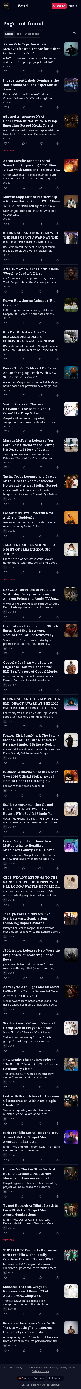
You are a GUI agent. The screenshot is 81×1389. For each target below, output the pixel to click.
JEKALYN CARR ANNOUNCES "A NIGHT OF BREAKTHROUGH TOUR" (29, 549)
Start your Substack (33, 1378)
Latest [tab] (9, 34)
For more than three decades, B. (24, 786)
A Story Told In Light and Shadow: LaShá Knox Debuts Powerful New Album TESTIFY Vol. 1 (31, 991)
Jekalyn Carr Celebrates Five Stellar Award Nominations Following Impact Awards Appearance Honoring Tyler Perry (31, 918)
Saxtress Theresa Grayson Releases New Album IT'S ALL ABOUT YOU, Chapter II (27, 1291)
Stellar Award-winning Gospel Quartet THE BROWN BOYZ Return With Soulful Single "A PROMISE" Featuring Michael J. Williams (28, 809)
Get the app (55, 1378)
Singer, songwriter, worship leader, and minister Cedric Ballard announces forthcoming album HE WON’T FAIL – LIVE (30, 1112)
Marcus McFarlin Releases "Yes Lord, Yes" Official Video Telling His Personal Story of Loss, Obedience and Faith (28, 445)
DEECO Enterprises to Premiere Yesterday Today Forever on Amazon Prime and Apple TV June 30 (30, 594)
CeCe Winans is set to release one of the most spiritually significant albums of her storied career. (29, 893)
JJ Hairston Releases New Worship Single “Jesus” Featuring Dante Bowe (31, 954)
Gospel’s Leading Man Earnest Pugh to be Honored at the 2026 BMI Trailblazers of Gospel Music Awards (30, 667)
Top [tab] (19, 34)
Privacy (63, 1367)
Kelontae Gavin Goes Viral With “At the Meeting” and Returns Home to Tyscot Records (29, 1327)
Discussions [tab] (32, 34)
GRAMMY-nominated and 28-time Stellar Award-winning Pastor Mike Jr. (29, 524)
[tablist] (22, 34)
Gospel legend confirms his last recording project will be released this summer (30, 1185)
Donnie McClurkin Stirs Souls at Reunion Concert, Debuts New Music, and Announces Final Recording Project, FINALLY (29, 1173)
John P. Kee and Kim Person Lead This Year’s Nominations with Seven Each (31, 1148)
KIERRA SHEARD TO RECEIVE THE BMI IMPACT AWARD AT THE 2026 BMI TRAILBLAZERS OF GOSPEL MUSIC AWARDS (31, 703)
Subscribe (59, 6)
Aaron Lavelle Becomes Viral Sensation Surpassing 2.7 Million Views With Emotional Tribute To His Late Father (30, 165)
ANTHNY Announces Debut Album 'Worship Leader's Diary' (31, 271)
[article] (40, 57)
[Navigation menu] (8, 6)
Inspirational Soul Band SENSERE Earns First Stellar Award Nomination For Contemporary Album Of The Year (30, 630)
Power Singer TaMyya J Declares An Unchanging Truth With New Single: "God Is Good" (30, 372)
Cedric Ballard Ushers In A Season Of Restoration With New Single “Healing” (31, 1100)
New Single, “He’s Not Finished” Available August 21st (29, 212)
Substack (25, 1384)
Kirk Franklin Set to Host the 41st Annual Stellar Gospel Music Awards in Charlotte (30, 1137)
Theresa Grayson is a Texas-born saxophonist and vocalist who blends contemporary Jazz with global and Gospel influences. (30, 1302)
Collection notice (40, 1371)
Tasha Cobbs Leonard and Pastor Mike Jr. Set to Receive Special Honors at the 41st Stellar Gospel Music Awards (30, 481)
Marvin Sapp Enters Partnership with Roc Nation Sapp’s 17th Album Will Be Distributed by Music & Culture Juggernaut (31, 201)
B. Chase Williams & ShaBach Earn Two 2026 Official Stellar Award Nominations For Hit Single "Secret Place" (31, 776)
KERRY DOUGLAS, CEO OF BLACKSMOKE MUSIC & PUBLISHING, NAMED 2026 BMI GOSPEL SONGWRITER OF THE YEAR (28, 336)
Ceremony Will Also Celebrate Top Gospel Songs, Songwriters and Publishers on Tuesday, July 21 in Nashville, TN (30, 714)
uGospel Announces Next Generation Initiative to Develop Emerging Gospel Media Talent (30, 120)
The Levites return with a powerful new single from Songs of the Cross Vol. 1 (28, 1075)
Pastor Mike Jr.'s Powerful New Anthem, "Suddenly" (28, 515)
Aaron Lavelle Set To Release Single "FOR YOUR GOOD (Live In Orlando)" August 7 (29, 176)
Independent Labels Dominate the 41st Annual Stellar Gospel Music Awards (31, 84)
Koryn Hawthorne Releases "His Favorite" (29, 303)
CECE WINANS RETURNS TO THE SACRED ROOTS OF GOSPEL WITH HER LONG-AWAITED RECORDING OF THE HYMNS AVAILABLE (31, 882)
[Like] (5, 291)
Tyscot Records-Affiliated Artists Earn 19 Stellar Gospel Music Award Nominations (30, 1210)
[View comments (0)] (24, 71)
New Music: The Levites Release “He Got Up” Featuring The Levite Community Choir (30, 1064)
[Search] (74, 34)
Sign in (73, 6)
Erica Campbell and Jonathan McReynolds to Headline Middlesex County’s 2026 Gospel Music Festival (29, 845)
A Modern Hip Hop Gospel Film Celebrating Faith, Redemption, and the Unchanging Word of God (31, 605)
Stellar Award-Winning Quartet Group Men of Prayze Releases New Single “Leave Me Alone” (29, 1027)
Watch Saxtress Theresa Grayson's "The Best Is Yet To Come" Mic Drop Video (27, 408)
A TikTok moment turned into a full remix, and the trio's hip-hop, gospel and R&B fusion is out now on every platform (30, 60)
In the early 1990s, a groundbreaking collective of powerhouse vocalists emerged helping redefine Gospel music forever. (31, 1266)
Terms (72, 1367)
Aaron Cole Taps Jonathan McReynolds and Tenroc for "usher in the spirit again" (31, 48)
